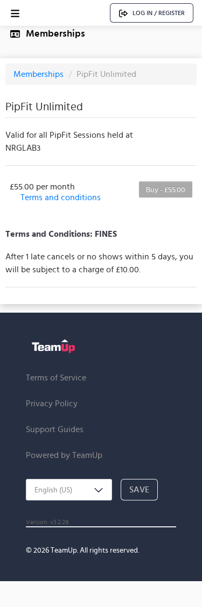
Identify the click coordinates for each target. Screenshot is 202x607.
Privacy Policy (52, 403)
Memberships (39, 74)
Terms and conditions (60, 197)
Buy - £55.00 (165, 189)
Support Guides (54, 429)
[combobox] (69, 489)
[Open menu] (15, 13)
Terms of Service (56, 377)
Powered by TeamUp (64, 455)
